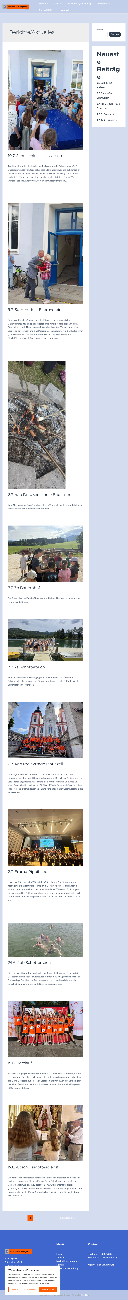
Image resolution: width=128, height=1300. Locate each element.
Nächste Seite (69, 1217)
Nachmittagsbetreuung (79, 3)
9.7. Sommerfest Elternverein (35, 309)
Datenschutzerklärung (67, 1268)
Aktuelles (102, 3)
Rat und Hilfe (45, 10)
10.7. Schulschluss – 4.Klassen (35, 155)
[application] (47, 3)
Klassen (58, 3)
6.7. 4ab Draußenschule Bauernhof (40, 494)
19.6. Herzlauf (20, 1063)
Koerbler (84, 1295)
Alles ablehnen (30, 1290)
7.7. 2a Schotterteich (26, 667)
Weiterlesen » (14, 186)
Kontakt (65, 10)
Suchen (100, 29)
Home (59, 1254)
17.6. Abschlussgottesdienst (33, 1167)
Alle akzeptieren (48, 1290)
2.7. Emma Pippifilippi (28, 871)
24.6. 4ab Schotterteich (29, 962)
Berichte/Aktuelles (17, 160)
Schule (42, 3)
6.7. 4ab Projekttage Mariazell (35, 764)
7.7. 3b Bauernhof (24, 587)
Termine (60, 1257)
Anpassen (14, 1290)
